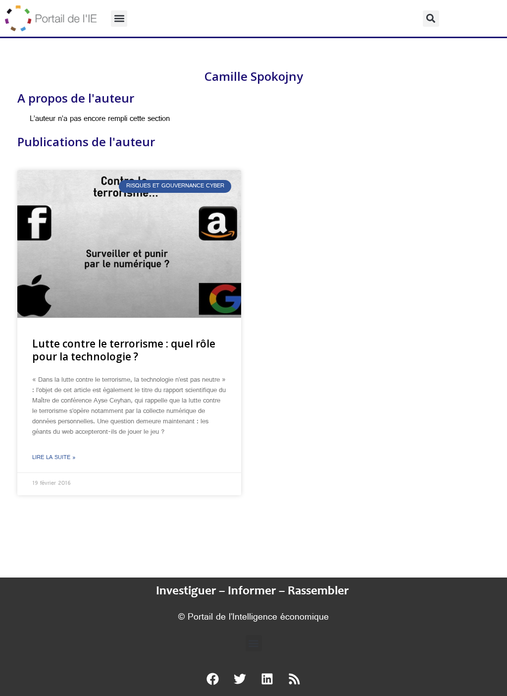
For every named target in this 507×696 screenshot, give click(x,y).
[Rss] (294, 678)
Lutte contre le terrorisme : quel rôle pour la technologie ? (123, 350)
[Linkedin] (267, 678)
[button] (119, 18)
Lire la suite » (54, 458)
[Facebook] (213, 678)
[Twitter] (240, 678)
